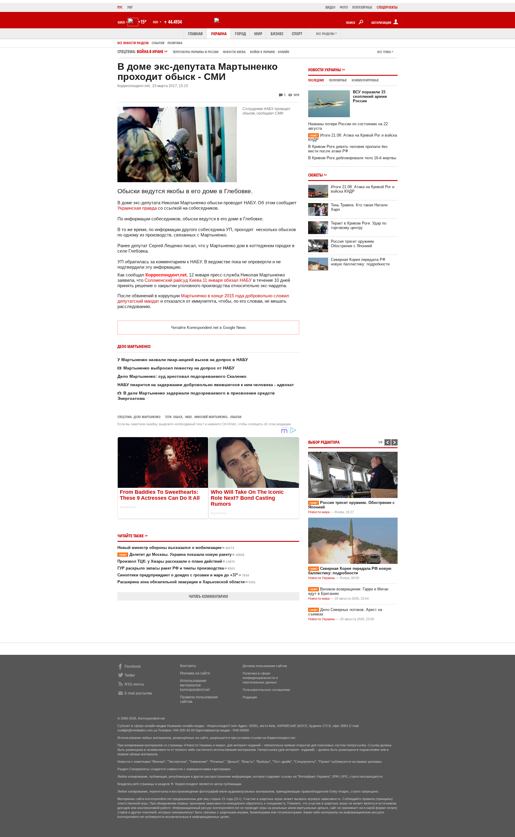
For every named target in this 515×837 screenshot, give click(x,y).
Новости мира (319, 512)
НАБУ (188, 416)
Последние (316, 80)
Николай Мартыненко (210, 416)
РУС (120, 7)
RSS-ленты (134, 684)
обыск (177, 416)
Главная (195, 33)
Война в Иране (213, 51)
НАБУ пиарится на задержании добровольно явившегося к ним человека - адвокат (205, 384)
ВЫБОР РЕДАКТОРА (323, 442)
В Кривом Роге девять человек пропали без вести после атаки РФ (347, 148)
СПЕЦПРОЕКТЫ (387, 7)
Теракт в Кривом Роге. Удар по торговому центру (358, 225)
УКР (130, 7)
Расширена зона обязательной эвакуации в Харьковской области (186, 582)
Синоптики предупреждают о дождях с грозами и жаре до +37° (183, 575)
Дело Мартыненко (147, 416)
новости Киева (234, 51)
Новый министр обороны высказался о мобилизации (175, 547)
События (158, 43)
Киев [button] (121, 22)
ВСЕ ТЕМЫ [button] (384, 51)
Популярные (338, 80)
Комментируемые (365, 80)
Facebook (133, 666)
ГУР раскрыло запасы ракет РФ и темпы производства (176, 568)
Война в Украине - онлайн (269, 51)
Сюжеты (315, 175)
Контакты (188, 666)
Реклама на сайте (195, 673)
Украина (219, 33)
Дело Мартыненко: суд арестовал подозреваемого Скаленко (181, 376)
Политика (174, 43)
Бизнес (277, 33)
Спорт (297, 33)
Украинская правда (137, 208)
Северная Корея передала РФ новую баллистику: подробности (360, 261)
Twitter (130, 675)
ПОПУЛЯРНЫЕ (362, 7)
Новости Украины (324, 69)
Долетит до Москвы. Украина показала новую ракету (181, 554)
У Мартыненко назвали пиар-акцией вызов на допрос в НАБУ (182, 359)
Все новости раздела (133, 43)
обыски (235, 416)
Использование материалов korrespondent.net (195, 685)
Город (240, 33)
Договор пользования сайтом (265, 666)
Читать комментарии (208, 596)
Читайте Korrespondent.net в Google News (208, 327)
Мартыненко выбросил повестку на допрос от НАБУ (179, 368)
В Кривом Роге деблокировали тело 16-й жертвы (352, 158)
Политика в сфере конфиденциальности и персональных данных (260, 678)
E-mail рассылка (138, 693)
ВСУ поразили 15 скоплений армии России (370, 96)
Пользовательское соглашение (266, 689)
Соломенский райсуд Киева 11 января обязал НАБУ (198, 280)
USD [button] (156, 22)
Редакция (250, 697)
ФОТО (344, 7)
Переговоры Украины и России (195, 51)
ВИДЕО (330, 7)
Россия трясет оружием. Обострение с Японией (353, 243)
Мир (258, 33)
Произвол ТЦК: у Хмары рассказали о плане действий (176, 561)
